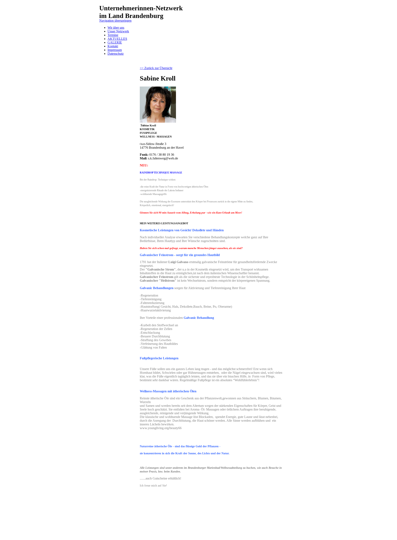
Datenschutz (116, 53)
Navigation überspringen (115, 20)
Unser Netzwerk (118, 31)
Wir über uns (116, 27)
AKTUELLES (117, 38)
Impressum (115, 50)
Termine (113, 35)
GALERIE (115, 42)
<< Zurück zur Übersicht (156, 68)
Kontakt (113, 46)
